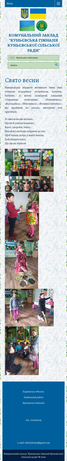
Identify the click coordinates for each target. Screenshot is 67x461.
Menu (10, 3)
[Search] (55, 65)
